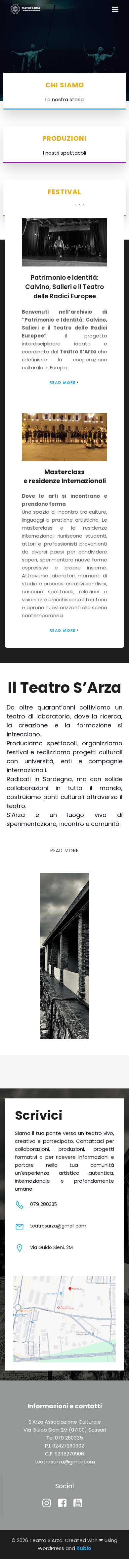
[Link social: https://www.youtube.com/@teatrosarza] (80, 1503)
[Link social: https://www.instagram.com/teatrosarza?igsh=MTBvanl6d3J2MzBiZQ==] (49, 1503)
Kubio (83, 1548)
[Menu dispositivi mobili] (115, 9)
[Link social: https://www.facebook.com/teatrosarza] (64, 1503)
